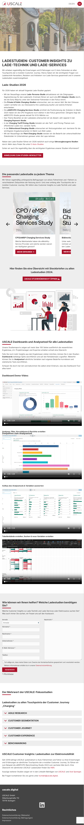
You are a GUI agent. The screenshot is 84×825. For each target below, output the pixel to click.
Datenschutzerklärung (44, 665)
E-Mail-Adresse (8, 648)
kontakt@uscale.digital (48, 776)
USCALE (61, 772)
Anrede (5, 619)
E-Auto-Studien (37, 144)
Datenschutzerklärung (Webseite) (16, 815)
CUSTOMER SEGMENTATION (23, 720)
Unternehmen (8, 641)
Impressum (6, 820)
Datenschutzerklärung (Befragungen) (17, 818)
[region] (42, 224)
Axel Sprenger (75, 772)
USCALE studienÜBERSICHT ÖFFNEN (41, 279)
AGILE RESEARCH (17, 713)
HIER (52, 768)
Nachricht (48, 619)
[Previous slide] (8, 224)
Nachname (6, 634)
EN (73, 4)
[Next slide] (75, 224)
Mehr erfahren (25, 252)
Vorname (6, 627)
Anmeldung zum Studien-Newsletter (22, 155)
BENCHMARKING (17, 743)
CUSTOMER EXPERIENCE (21, 735)
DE (70, 4)
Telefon (5, 655)
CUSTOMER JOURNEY (20, 728)
